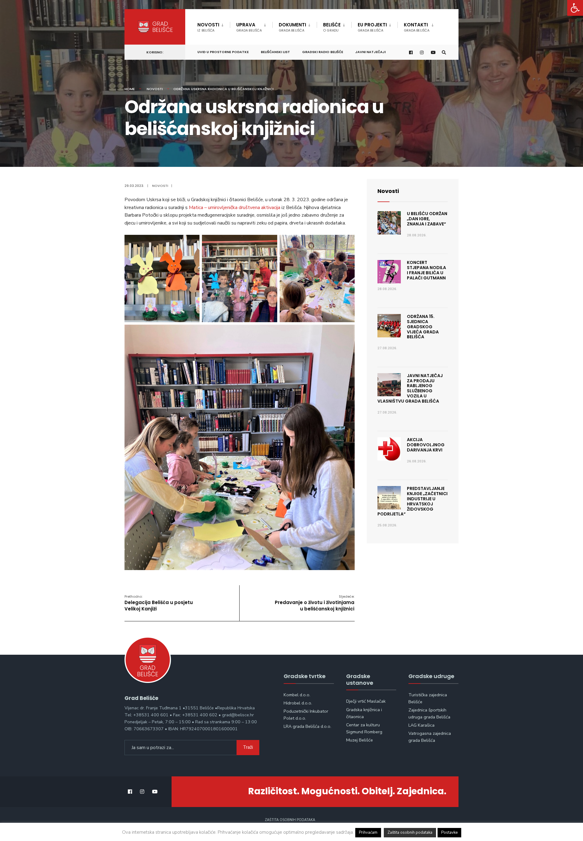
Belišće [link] (332, 27)
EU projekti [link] (372, 27)
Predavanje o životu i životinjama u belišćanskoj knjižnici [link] (314, 603)
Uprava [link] (249, 27)
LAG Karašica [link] (421, 725)
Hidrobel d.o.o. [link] (298, 703)
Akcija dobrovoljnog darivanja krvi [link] (426, 445)
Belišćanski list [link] (275, 51)
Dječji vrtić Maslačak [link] (366, 701)
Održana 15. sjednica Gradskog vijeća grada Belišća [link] (423, 326)
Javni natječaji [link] (370, 51)
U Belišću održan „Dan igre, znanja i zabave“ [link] (427, 219)
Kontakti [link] (416, 27)
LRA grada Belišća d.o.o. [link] (307, 726)
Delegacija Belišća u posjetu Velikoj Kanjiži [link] (158, 603)
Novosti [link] (208, 27)
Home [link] (129, 88)
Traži (248, 747)
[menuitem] (213, 26)
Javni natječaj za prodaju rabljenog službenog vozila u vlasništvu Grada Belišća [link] (410, 388)
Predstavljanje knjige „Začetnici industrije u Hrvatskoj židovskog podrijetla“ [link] (412, 501)
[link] (575, 8)
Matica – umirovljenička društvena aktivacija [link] (234, 207)
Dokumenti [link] (292, 27)
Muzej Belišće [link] (359, 740)
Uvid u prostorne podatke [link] (223, 51)
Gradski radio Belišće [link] (322, 51)
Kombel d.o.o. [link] (297, 695)
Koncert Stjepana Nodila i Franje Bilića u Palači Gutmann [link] (426, 270)
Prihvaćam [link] (368, 832)
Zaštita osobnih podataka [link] (290, 820)
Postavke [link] (449, 832)
